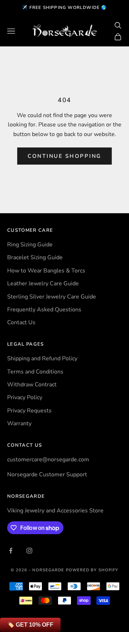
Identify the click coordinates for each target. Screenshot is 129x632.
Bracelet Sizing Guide (35, 257)
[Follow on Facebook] (10, 550)
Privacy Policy (24, 397)
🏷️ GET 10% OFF (30, 625)
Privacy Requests (29, 411)
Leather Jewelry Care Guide (43, 283)
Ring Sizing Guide (30, 245)
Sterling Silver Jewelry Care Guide (51, 297)
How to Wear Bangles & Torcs (46, 271)
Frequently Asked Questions (44, 310)
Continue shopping (64, 156)
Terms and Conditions (35, 372)
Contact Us (21, 322)
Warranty (19, 423)
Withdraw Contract (32, 384)
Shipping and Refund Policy (42, 358)
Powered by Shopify (92, 570)
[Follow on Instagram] (29, 550)
